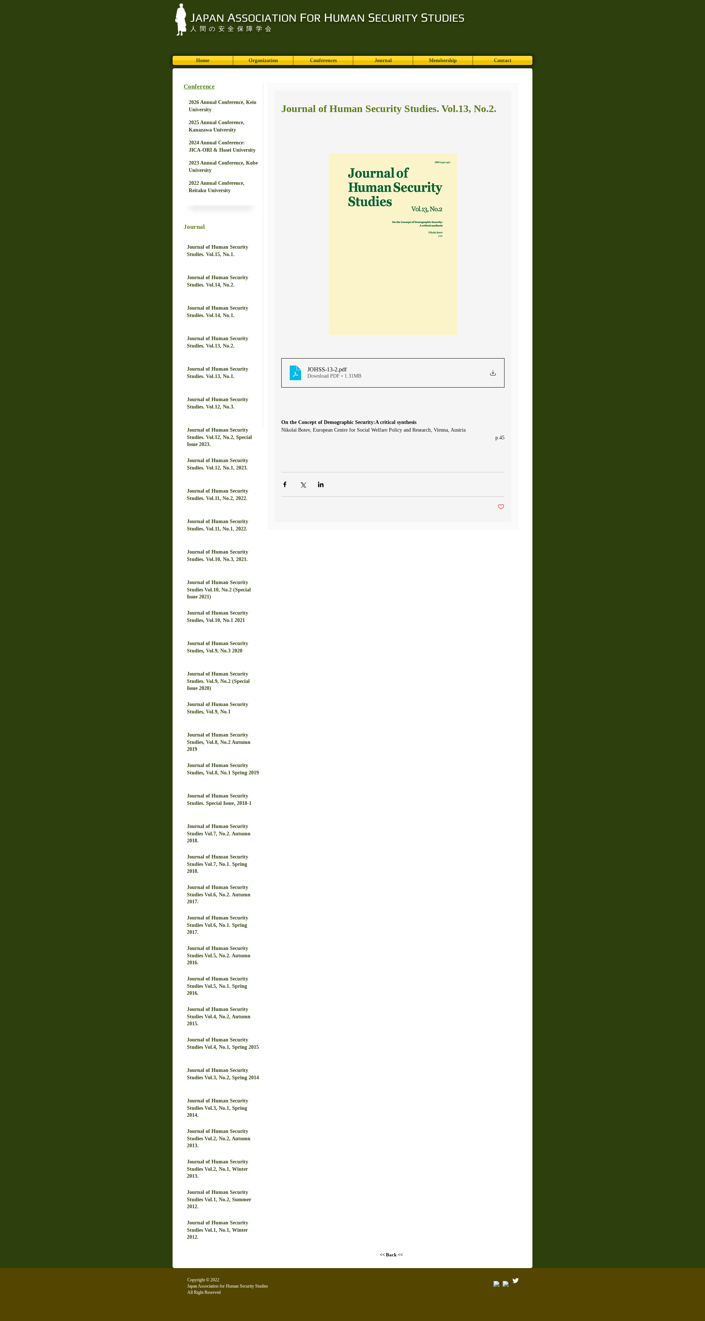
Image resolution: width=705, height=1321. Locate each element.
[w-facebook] (506, 1284)
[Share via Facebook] (284, 484)
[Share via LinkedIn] (320, 484)
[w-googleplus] (497, 1284)
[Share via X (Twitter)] (302, 484)
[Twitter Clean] (515, 1280)
